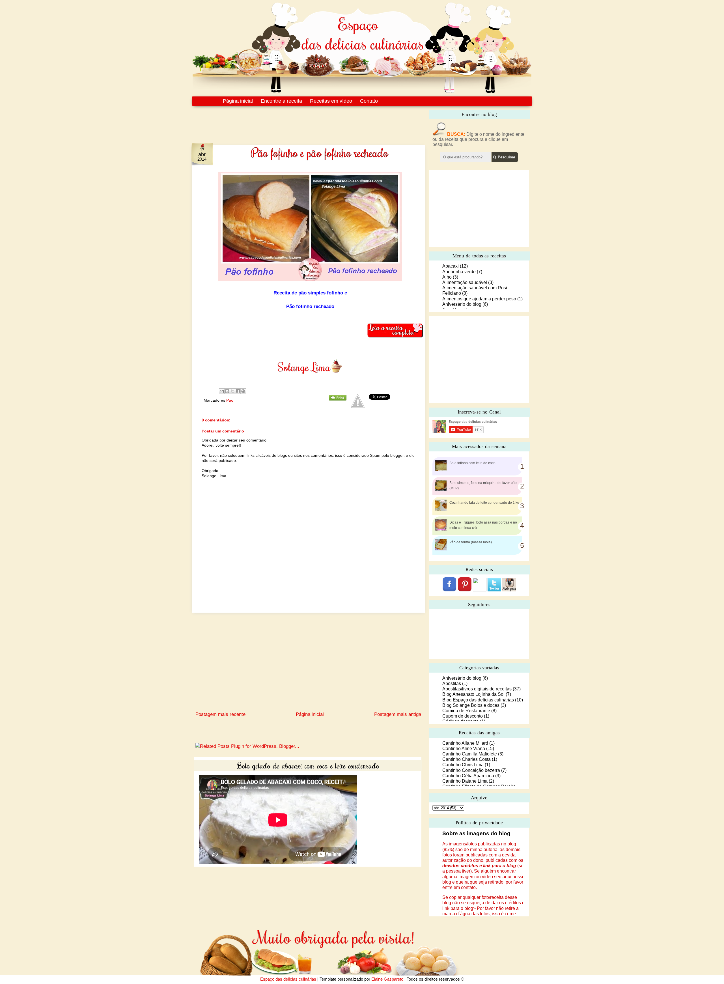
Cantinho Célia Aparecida (468, 775)
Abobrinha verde (459, 271)
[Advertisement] (296, 121)
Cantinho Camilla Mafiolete (469, 754)
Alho (447, 277)
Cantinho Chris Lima (463, 764)
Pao (229, 400)
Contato (369, 101)
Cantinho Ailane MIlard (465, 743)
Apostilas (451, 683)
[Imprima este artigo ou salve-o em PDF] (337, 399)
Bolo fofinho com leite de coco (472, 463)
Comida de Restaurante (466, 710)
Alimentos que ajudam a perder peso (479, 298)
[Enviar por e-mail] (222, 391)
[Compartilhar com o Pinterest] (243, 391)
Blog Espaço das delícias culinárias (478, 699)
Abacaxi (450, 266)
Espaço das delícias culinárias (288, 979)
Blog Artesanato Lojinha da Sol (473, 694)
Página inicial (238, 101)
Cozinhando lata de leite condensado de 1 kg (484, 503)
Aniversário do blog (461, 304)
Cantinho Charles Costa (466, 759)
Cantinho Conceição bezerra (471, 770)
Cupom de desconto (462, 716)
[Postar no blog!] (227, 391)
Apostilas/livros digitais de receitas (477, 688)
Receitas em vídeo (331, 101)
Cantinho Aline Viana (463, 748)
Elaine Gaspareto (387, 979)
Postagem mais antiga (397, 714)
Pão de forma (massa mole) (470, 542)
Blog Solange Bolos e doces (470, 705)
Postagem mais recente (220, 714)
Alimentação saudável (464, 282)
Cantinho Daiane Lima (465, 781)
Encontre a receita (281, 101)
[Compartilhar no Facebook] (238, 391)
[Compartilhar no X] (232, 391)
